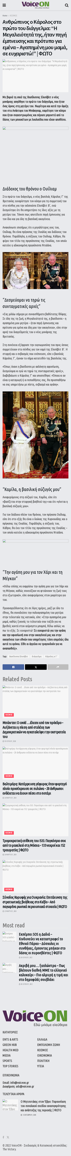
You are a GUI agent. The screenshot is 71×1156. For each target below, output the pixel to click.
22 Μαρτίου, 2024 (10, 911)
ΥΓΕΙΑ (40, 1066)
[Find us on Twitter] (8, 1137)
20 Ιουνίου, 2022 (26, 984)
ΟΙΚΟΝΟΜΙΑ (44, 1055)
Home (5, 15)
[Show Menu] (4, 5)
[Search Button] (66, 5)
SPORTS (7, 1060)
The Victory (9, 1149)
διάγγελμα (37, 656)
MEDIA (7, 1055)
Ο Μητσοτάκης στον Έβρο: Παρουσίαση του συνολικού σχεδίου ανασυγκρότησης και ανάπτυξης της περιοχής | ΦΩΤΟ (43, 1106)
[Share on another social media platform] (58, 667)
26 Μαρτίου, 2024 (10, 798)
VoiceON (17, 1145)
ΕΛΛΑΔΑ (42, 1039)
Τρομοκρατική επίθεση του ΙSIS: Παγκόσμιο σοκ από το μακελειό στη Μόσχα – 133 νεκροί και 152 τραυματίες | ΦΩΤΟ (34, 845)
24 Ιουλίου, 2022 (26, 957)
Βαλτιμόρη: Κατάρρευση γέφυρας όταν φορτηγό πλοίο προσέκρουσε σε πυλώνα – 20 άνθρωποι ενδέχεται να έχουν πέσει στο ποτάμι (35, 788)
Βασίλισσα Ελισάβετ (18, 656)
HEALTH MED (10, 1050)
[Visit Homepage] (35, 5)
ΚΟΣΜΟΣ (13, 15)
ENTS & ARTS (10, 1039)
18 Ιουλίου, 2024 (10, 741)
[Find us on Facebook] (3, 1137)
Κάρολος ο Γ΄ (51, 656)
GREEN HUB (10, 1044)
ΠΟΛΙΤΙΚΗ (43, 1060)
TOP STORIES (10, 1066)
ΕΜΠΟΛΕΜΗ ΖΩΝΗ (48, 1044)
